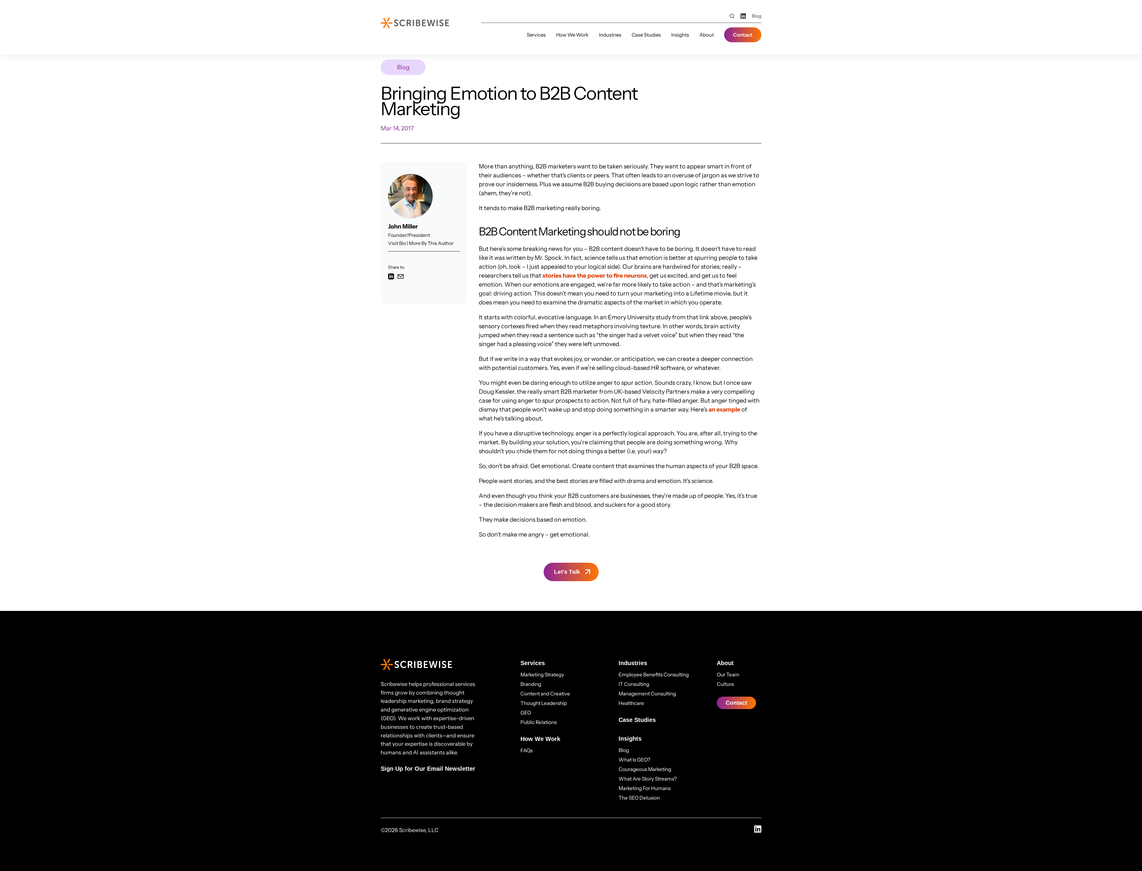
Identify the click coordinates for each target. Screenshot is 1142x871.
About (706, 35)
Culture (725, 684)
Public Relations (538, 722)
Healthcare (631, 703)
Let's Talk (567, 572)
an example (724, 409)
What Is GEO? (634, 760)
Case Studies (646, 35)
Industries (610, 35)
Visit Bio (397, 243)
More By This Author (431, 243)
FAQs (526, 750)
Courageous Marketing (645, 769)
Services (536, 35)
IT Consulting (634, 684)
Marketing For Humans (645, 788)
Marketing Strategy (542, 675)
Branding (530, 684)
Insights (680, 35)
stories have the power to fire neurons (594, 275)
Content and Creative (545, 694)
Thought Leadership (543, 703)
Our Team (728, 675)
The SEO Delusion (639, 798)
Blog (756, 16)
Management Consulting (647, 694)
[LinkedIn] (743, 16)
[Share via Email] (401, 277)
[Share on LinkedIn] (391, 277)
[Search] (732, 16)
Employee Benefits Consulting (654, 675)
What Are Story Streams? (648, 779)
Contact (742, 35)
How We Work (572, 35)
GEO (525, 713)
